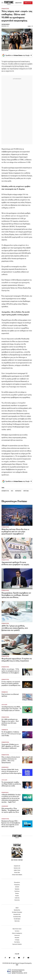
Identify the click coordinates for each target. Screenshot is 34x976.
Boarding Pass (17, 910)
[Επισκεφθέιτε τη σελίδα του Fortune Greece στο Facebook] (5, 957)
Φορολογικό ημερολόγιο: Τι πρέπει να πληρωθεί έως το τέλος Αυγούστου (17, 659)
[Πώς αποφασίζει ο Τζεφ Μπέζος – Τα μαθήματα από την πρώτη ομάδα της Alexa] (27, 811)
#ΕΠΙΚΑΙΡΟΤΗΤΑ (5, 491)
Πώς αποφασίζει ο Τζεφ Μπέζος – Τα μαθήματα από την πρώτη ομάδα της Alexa (10, 810)
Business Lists (17, 868)
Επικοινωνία (17, 935)
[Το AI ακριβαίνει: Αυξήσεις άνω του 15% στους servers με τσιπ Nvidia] (27, 734)
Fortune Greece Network (17, 874)
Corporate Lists (17, 865)
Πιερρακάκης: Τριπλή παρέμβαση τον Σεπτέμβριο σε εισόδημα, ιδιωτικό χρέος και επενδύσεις (16, 595)
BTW (17, 964)
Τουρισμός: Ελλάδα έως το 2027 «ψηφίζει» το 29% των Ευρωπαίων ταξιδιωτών (10, 746)
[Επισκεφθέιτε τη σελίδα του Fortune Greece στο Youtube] (19, 958)
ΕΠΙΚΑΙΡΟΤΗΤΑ (5, 8)
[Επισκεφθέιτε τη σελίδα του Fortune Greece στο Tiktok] (23, 957)
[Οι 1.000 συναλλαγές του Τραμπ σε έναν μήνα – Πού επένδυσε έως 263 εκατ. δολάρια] (27, 722)
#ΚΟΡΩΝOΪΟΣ (18, 491)
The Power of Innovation (17, 912)
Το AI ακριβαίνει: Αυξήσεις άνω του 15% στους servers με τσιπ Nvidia (11, 734)
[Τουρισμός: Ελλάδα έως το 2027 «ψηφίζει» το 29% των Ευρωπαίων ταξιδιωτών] (27, 747)
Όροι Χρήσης (17, 942)
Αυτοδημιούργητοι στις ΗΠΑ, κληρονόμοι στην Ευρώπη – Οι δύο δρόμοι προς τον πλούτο (11, 708)
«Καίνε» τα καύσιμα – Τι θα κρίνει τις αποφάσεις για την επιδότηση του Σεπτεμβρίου (10, 671)
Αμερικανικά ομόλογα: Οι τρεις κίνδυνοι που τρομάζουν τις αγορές (15, 563)
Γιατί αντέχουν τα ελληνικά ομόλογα (10, 695)
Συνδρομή (17, 939)
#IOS (12, 491)
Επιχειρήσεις (17, 884)
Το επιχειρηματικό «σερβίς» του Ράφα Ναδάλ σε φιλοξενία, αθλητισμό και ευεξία (11, 784)
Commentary (17, 900)
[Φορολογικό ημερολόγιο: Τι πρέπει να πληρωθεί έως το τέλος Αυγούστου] (17, 644)
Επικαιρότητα (17, 882)
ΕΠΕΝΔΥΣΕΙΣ (5, 692)
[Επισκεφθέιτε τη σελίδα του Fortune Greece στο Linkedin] (14, 957)
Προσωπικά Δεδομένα (17, 944)
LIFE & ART (4, 704)
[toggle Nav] (2, 3)
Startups (17, 893)
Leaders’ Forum (17, 870)
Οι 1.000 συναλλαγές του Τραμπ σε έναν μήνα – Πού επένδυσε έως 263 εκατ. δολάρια (10, 722)
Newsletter (17, 937)
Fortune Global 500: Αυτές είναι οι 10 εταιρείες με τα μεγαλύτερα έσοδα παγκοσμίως (11, 771)
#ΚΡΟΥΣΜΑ (25, 491)
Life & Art (17, 886)
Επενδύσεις (17, 891)
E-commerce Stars (17, 916)
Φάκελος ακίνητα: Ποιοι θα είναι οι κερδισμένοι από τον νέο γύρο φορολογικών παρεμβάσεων (15, 531)
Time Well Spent (17, 918)
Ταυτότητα (17, 931)
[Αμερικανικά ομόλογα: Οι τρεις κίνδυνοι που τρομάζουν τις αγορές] (17, 548)
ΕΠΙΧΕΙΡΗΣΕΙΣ (5, 767)
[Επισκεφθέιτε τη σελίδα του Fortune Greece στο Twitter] (9, 957)
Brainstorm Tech (17, 914)
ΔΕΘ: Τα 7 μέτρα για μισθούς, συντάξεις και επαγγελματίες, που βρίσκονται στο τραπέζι (15, 628)
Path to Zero (17, 921)
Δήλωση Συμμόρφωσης (17, 933)
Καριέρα (17, 895)
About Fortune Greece (17, 928)
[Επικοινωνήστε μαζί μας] (28, 957)
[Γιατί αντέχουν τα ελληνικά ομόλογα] (27, 697)
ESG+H (17, 907)
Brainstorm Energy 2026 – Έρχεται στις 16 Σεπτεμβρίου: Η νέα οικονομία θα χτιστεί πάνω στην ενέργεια (11, 823)
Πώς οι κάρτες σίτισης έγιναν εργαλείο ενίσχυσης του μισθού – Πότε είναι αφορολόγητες (11, 760)
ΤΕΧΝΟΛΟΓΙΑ (5, 729)
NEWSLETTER (28, 2)
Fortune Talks (17, 872)
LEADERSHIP (5, 806)
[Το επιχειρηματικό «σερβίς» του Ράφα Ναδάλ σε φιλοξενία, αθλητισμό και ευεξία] (27, 785)
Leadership (17, 897)
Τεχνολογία (17, 889)
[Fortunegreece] (8, 4)
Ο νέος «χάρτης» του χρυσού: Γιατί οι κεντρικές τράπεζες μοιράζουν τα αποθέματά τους (11, 683)
